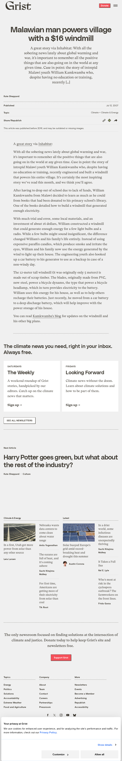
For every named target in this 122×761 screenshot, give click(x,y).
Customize (58, 754)
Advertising (81, 698)
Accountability (11, 698)
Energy (7, 684)
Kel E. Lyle (103, 570)
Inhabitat (45, 144)
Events (78, 689)
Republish (80, 702)
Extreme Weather (12, 702)
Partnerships (45, 702)
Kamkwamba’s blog (47, 316)
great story (24, 144)
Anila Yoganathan (48, 545)
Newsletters (81, 684)
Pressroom (45, 707)
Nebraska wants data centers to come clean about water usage (49, 533)
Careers (43, 698)
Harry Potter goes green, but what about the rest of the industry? (61, 460)
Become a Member (84, 693)
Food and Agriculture (15, 707)
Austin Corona (76, 563)
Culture (26, 474)
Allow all (99, 754)
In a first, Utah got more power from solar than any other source (18, 548)
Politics (8, 689)
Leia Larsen (10, 559)
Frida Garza (104, 603)
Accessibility (81, 707)
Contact (43, 693)
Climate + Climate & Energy (104, 112)
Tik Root (43, 607)
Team (42, 689)
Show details (105, 744)
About (42, 684)
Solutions (9, 693)
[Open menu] (115, 5)
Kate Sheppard (11, 96)
